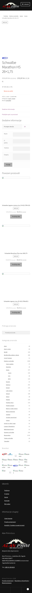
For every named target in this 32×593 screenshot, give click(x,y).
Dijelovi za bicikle (13, 16)
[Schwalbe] (15, 465)
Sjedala (8, 414)
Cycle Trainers (8, 358)
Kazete (8, 382)
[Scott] (21, 466)
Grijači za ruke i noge (9, 423)
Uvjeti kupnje (8, 518)
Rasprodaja (7, 435)
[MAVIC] (10, 461)
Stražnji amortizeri (11, 417)
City (9, 376)
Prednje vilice (9, 402)
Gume (21, 16)
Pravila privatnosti (10, 522)
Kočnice (8, 385)
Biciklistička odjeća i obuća (11, 355)
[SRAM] (10, 472)
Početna (6, 16)
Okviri (7, 397)
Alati (5, 346)
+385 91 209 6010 (10, 567)
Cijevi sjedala (9, 364)
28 (25, 126)
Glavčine (8, 367)
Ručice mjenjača (10, 411)
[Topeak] (15, 472)
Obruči (8, 394)
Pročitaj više (16, 216)
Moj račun (7, 504)
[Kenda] (26, 455)
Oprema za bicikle (9, 432)
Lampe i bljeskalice (9, 426)
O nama (6, 494)
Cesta (25, 16)
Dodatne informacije (8, 109)
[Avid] (4, 454)
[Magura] (4, 461)
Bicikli (5, 352)
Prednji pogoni (10, 405)
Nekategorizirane (9, 429)
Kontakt (7, 501)
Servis (6, 497)
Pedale (8, 399)
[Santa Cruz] (10, 466)
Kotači (8, 388)
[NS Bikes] (26, 461)
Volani (8, 420)
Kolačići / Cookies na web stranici (14, 525)
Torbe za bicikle (8, 438)
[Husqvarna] (21, 455)
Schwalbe (8, 100)
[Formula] (15, 455)
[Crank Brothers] (10, 454)
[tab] (16, 109)
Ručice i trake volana (12, 408)
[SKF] (4, 472)
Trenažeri (6, 441)
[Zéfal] (21, 472)
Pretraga (16, 590)
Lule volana (9, 391)
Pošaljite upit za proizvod (10, 114)
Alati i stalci (7, 349)
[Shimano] (26, 466)
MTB (9, 379)
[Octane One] (4, 466)
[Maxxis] (21, 461)
